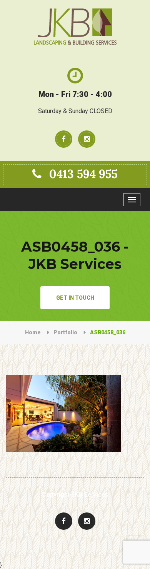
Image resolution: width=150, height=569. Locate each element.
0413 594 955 (83, 174)
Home (33, 332)
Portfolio (65, 332)
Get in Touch (75, 298)
